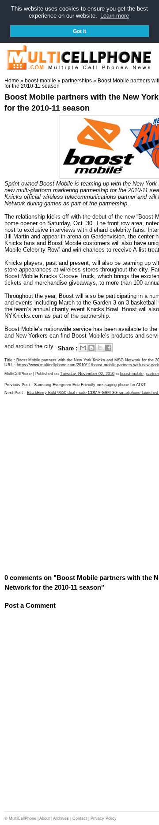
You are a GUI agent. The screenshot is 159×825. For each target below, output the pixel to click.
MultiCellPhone (22, 818)
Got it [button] (79, 31)
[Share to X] (99, 347)
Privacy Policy (104, 818)
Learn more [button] (114, 15)
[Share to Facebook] (108, 347)
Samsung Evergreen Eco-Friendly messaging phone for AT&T (90, 385)
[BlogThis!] (91, 347)
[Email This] (83, 347)
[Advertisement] (79, 484)
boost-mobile (132, 374)
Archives (61, 818)
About (44, 818)
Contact (79, 818)
